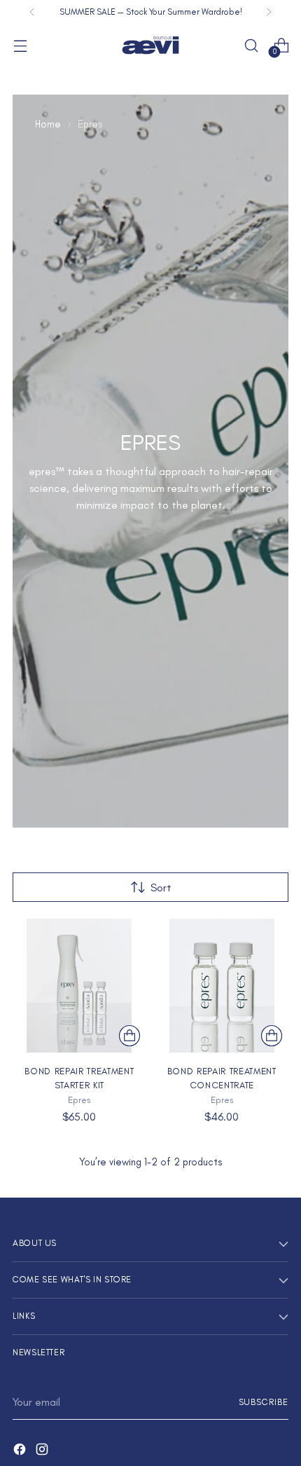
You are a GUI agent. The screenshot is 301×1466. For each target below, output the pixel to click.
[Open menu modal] (20, 45)
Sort (161, 887)
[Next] (268, 12)
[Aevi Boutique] (150, 45)
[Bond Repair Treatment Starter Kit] (79, 986)
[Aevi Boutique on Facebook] (21, 1451)
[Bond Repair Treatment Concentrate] (222, 986)
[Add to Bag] (129, 1036)
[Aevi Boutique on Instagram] (43, 1451)
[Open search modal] (251, 45)
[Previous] (32, 12)
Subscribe (264, 1402)
